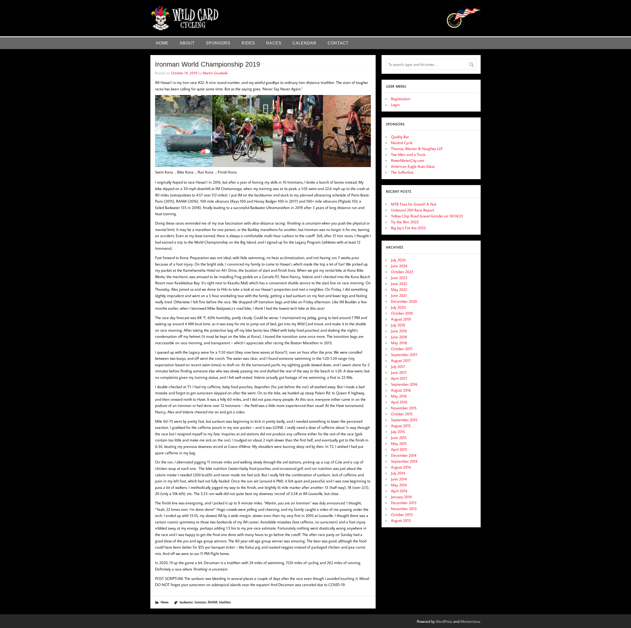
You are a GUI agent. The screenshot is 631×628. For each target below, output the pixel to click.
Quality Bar (400, 136)
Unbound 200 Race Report (412, 210)
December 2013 (404, 502)
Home (162, 43)
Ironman (200, 602)
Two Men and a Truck (408, 154)
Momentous (470, 621)
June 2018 (399, 336)
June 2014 (399, 478)
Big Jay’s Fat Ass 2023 (408, 227)
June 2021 (399, 295)
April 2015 (399, 449)
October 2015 (402, 413)
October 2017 (402, 348)
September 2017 (404, 354)
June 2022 (399, 283)
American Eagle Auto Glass (413, 166)
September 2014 (404, 461)
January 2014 (401, 496)
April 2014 (399, 490)
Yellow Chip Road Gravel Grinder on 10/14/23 (427, 215)
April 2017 (399, 378)
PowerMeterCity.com (407, 160)
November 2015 (404, 407)
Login (395, 104)
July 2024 (398, 259)
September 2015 (404, 419)
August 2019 (401, 319)
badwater (186, 602)
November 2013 (404, 508)
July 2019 (398, 325)
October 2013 (402, 514)
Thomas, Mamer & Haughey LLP (416, 148)
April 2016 (399, 402)
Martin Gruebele (215, 72)
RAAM (212, 602)
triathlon (225, 602)
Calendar (304, 43)
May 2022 (399, 289)
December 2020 (404, 301)
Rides (248, 43)
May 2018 (399, 342)
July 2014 (398, 473)
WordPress (444, 621)
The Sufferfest (402, 172)
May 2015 (399, 443)
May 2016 (399, 396)
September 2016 (404, 384)
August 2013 (401, 520)
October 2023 (402, 271)
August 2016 (401, 390)
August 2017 (401, 360)
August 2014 (401, 467)
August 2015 (401, 425)
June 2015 (399, 437)
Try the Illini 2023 (405, 221)
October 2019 (402, 313)
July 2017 (398, 366)
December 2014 (403, 455)
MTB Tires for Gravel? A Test (413, 204)
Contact (338, 43)
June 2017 (399, 372)
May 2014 (399, 484)
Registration (400, 98)
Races (273, 43)
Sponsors (218, 43)
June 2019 (399, 330)
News (164, 602)
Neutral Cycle (402, 142)
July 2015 (398, 431)
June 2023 (399, 277)
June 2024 (399, 265)
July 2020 (398, 307)
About (187, 43)
